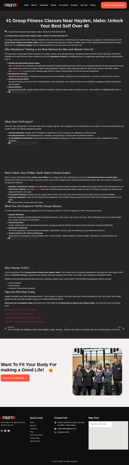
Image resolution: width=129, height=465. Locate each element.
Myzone (37, 189)
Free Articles (63, 5)
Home (26, 5)
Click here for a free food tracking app (19, 314)
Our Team (84, 5)
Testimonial (44, 5)
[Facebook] (5, 431)
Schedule (74, 5)
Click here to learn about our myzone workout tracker (25, 322)
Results (53, 5)
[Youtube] (9, 431)
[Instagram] (2, 431)
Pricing (92, 5)
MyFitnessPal (17, 71)
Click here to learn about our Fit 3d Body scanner (23, 318)
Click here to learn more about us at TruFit (20, 310)
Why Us (34, 5)
